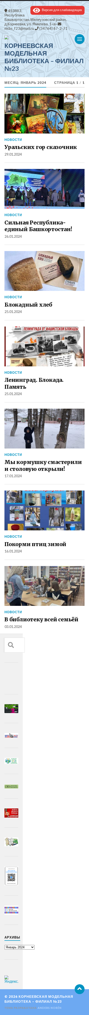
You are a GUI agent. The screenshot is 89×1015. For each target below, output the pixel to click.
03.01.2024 (13, 627)
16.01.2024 (13, 551)
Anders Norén (50, 1007)
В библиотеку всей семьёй (41, 619)
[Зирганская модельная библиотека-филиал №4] (44, 37)
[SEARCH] (10, 645)
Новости (13, 140)
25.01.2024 (13, 312)
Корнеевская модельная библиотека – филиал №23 (44, 57)
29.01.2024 (13, 154)
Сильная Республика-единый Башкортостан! (38, 226)
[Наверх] (80, 989)
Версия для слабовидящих (61, 10)
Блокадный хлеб (28, 304)
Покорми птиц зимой (35, 544)
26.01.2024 (13, 236)
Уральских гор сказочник (40, 147)
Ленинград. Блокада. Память (34, 383)
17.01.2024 (13, 476)
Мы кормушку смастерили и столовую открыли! (43, 465)
